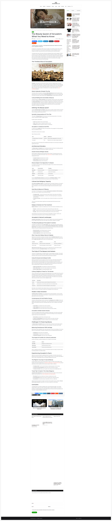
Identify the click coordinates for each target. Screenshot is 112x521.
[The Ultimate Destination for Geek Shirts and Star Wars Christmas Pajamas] (69, 42)
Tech (65, 6)
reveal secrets (49, 154)
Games (56, 6)
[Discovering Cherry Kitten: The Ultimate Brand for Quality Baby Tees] (69, 30)
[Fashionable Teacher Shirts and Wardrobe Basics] (69, 54)
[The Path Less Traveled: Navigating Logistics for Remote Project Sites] (58, 449)
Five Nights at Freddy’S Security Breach (35, 425)
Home (41, 6)
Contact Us (69, 6)
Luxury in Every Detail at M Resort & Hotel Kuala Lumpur (76, 14)
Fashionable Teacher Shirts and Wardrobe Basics (75, 54)
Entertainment (49, 6)
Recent (68, 10)
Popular (73, 10)
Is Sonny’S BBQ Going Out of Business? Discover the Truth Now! (47, 423)
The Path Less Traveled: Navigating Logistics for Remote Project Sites (57, 483)
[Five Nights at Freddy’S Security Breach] (36, 420)
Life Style (62, 6)
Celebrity (44, 6)
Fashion (53, 6)
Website (49, 506)
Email (33, 506)
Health (59, 6)
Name (33, 503)
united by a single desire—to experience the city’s (52, 362)
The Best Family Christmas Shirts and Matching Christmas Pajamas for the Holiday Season (76, 25)
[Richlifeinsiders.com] (56, 3)
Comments (78, 10)
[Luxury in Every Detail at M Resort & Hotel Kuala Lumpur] (69, 15)
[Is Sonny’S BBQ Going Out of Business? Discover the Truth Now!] (47, 418)
